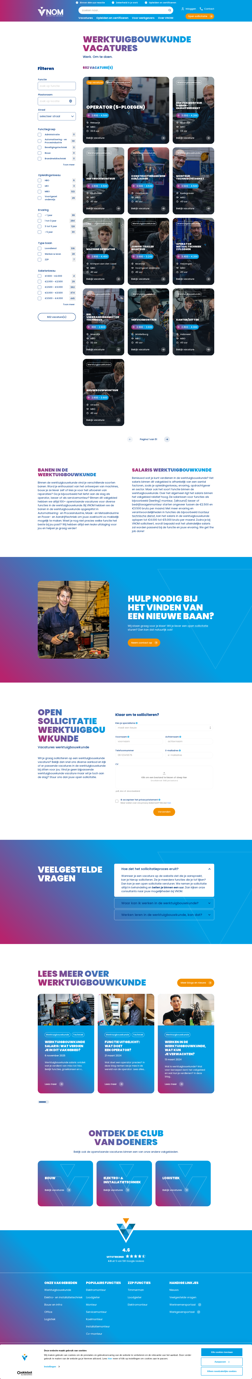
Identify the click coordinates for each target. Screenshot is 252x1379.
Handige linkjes (183, 1283)
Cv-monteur (94, 1334)
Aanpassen (220, 1361)
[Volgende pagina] (167, 439)
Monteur (91, 1304)
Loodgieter (93, 1297)
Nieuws (174, 1290)
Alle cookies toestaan (222, 1352)
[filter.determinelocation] (72, 101)
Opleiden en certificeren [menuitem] (112, 18)
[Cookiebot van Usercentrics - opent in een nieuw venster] (24, 1373)
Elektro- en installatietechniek (63, 1297)
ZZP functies (139, 1283)
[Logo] (50, 14)
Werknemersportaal (182, 1304)
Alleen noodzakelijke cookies (222, 1371)
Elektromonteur (96, 1290)
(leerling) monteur (161, 500)
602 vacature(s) (56, 317)
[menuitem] (125, 10)
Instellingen (50, 1366)
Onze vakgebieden (60, 1283)
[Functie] (57, 86)
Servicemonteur (96, 1312)
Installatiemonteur (98, 1326)
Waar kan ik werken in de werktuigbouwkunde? (159, 903)
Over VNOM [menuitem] (165, 18)
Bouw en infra (53, 1304)
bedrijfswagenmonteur (147, 504)
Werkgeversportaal (182, 1312)
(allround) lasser (185, 500)
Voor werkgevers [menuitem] (143, 18)
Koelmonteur (94, 1319)
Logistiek (49, 1319)
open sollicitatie (198, 626)
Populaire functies (103, 1283)
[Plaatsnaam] (57, 101)
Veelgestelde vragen (182, 1297)
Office (48, 1312)
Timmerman (136, 1290)
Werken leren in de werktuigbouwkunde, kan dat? (161, 915)
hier (110, 1358)
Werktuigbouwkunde (57, 1290)
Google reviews (135, 1261)
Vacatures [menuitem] (85, 18)
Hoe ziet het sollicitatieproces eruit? (149, 869)
